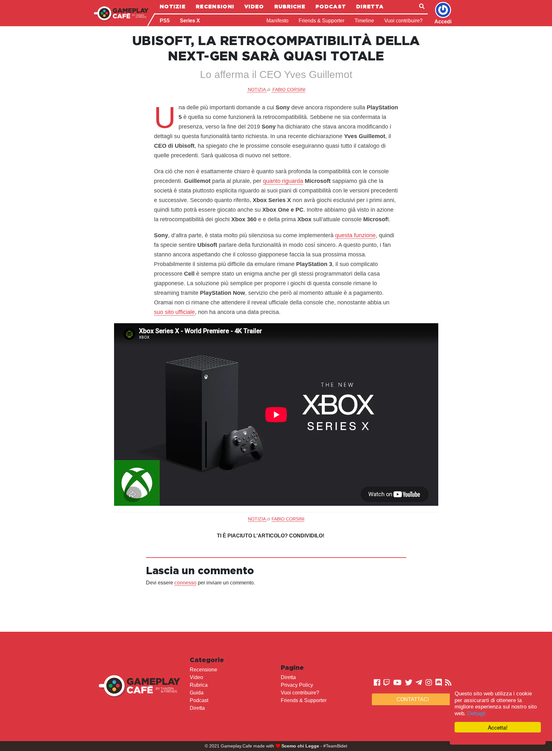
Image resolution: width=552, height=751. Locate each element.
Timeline (364, 20)
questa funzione (355, 235)
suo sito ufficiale (174, 312)
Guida (196, 692)
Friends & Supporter (321, 20)
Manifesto (277, 20)
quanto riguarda (283, 181)
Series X (190, 20)
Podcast (331, 6)
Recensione (203, 669)
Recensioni (215, 6)
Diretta (370, 6)
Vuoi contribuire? (403, 20)
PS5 (165, 20)
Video (254, 6)
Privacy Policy (297, 685)
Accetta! (498, 727)
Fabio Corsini (288, 89)
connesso (185, 582)
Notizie (173, 6)
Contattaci (412, 699)
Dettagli (476, 713)
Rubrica (199, 685)
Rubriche (289, 6)
